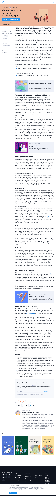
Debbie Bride (14, 7)
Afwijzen (43, 489)
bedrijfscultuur (49, 46)
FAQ (46, 473)
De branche (5, 41)
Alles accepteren (13, 492)
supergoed (47, 216)
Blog (26, 481)
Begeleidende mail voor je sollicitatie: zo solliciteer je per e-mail (8, 443)
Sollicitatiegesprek (20, 437)
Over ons (36, 473)
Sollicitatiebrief (6, 437)
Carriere (26, 478)
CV (30, 437)
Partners (36, 479)
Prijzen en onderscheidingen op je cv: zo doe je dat (34, 442)
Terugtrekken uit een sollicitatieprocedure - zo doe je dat (21, 443)
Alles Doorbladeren (5, 456)
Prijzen (36, 477)
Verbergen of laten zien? (7, 33)
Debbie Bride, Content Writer (30, 412)
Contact (46, 475)
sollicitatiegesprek (30, 313)
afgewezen (32, 218)
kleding (49, 273)
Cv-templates (17, 477)
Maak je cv (17, 473)
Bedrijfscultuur (5, 38)
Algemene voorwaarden (34, 394)
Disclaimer (47, 483)
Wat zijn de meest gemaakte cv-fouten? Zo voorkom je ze (47, 442)
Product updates (38, 475)
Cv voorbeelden (18, 475)
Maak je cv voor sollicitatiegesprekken (10, 19)
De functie (5, 43)
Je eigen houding (6, 40)
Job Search (17, 482)
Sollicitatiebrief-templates (18, 480)
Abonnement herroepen (47, 478)
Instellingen (20, 492)
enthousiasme (18, 315)
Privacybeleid (41, 394)
